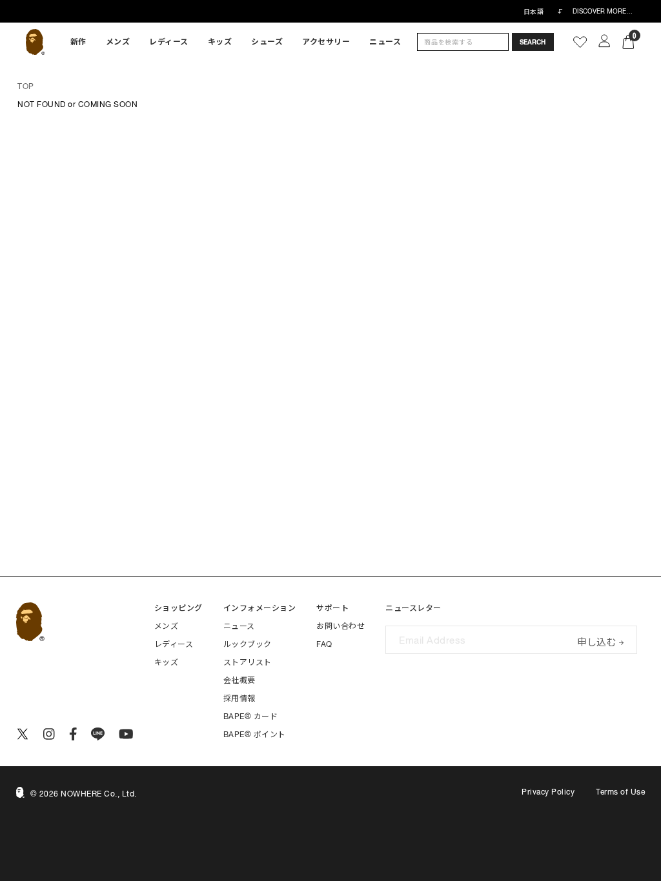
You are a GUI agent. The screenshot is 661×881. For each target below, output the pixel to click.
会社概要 (239, 680)
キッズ (220, 41)
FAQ (324, 644)
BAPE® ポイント (254, 734)
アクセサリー (326, 41)
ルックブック (247, 644)
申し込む (596, 641)
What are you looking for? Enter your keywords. (1, 2)
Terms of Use (620, 792)
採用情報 (239, 698)
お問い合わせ (340, 626)
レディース (168, 41)
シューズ (267, 41)
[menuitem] (78, 42)
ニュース (385, 41)
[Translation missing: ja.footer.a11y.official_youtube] (126, 734)
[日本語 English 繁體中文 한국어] (543, 11)
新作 (78, 41)
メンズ (118, 41)
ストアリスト (247, 662)
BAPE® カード (250, 716)
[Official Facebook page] (73, 734)
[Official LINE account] (98, 734)
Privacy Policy (548, 792)
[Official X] (22, 734)
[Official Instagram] (49, 734)
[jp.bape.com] (35, 42)
